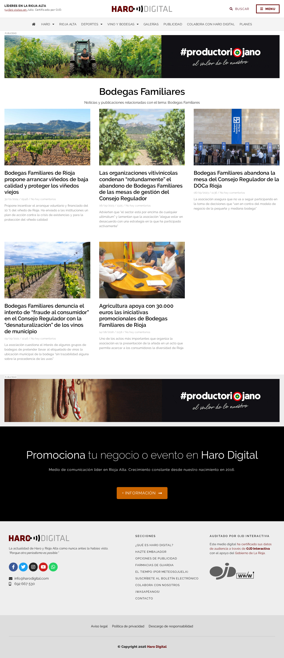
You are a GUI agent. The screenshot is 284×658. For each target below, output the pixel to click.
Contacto (144, 598)
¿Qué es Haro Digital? (154, 545)
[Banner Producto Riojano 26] (142, 419)
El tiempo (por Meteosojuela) (161, 571)
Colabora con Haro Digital (211, 24)
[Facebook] (13, 567)
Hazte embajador (150, 551)
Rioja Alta (67, 24)
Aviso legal (99, 626)
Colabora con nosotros (157, 585)
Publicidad (173, 24)
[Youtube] (43, 567)
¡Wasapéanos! (147, 591)
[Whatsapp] (53, 567)
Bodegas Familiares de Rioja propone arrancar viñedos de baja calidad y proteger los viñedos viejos (46, 182)
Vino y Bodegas (120, 24)
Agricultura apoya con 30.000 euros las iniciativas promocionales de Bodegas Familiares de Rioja (136, 315)
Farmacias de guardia (154, 565)
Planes (246, 24)
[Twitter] (23, 567)
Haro (45, 24)
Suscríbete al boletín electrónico (167, 578)
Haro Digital (157, 647)
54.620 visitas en (15, 9)
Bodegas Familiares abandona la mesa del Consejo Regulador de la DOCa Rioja (236, 179)
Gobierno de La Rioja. (250, 553)
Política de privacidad (128, 626)
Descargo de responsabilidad (171, 626)
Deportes (89, 24)
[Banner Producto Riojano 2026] (142, 75)
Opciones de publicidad (156, 558)
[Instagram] (33, 567)
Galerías (151, 24)
